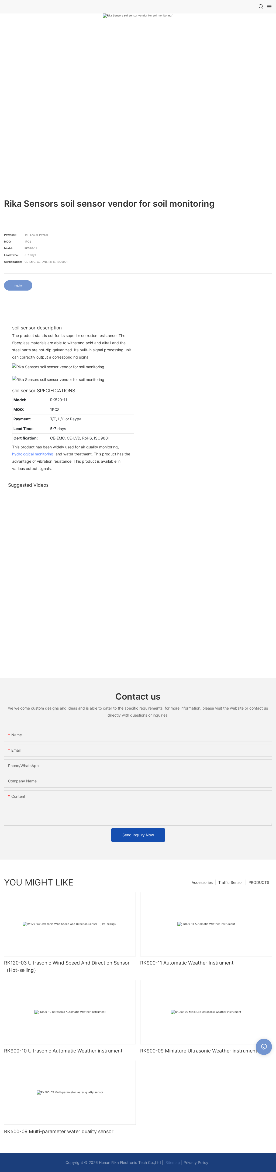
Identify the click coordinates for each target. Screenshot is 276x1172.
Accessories (202, 882)
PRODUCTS (259, 882)
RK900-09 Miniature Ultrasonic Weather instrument (198, 1051)
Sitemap (172, 1162)
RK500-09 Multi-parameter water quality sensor (58, 1131)
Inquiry (18, 285)
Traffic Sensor (230, 882)
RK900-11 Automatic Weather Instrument (187, 963)
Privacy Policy (196, 1162)
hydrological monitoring (32, 454)
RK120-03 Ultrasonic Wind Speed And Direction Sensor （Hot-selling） (67, 966)
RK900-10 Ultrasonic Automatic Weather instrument (63, 1051)
